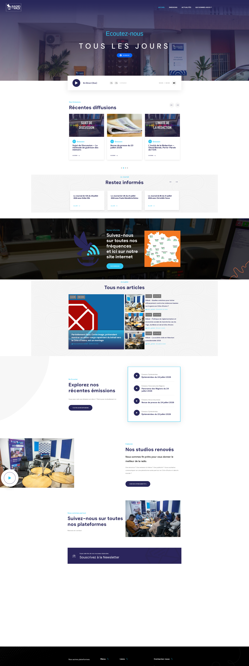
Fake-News (81, 297)
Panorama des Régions (156, 386)
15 (111, 83)
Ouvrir (74, 155)
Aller (75, 206)
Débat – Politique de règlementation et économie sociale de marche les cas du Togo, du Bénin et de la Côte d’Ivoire (160, 322)
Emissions (173, 7)
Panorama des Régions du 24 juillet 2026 (155, 389)
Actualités (186, 7)
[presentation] (171, 105)
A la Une (73, 297)
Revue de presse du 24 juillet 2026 (158, 402)
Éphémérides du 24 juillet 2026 (156, 377)
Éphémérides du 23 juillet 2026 (156, 414)
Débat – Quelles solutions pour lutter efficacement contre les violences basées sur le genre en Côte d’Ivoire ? (161, 303)
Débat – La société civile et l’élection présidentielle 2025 (159, 339)
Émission (80, 142)
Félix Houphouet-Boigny (80, 344)
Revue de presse (154, 400)
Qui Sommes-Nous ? (203, 7)
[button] (122, 168)
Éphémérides (153, 374)
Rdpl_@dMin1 (151, 309)
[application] (143, 83)
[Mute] (174, 83)
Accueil (161, 7)
